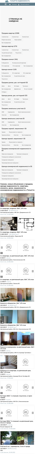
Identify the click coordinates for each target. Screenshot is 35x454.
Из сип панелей (28, 89)
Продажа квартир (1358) (10, 33)
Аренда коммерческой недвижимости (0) (17, 166)
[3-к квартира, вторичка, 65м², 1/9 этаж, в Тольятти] (8, 206)
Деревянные (17, 89)
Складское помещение (8, 160)
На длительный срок (7, 52)
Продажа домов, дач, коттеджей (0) (15, 82)
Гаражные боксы (6, 135)
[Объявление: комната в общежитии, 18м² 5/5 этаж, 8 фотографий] (17, 323)
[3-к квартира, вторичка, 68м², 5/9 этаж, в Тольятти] (8, 230)
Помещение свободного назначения (11, 157)
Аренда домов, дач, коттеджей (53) (14, 95)
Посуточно (18, 52)
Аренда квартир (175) (9, 46)
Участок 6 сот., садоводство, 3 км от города (15, 446)
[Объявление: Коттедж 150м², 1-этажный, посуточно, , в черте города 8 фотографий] (8, 394)
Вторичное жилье (6, 39)
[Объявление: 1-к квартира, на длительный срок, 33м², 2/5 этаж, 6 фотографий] (8, 254)
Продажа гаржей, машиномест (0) (14, 128)
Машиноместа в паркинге (15, 132)
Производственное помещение (10, 162)
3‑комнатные (25, 36)
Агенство (4, 115)
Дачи (9, 86)
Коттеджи (16, 86)
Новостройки (17, 39)
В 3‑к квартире (16, 66)
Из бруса (4, 92)
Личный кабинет (24, 4)
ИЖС (3, 112)
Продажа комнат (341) (10, 59)
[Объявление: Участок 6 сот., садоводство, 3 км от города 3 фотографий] (17, 444)
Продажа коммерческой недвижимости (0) (16, 149)
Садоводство (11, 112)
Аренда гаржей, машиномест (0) (13, 138)
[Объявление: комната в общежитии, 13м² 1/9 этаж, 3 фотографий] (17, 301)
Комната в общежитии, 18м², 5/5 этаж (13, 325)
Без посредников (6, 42)
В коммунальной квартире (19, 62)
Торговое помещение (22, 154)
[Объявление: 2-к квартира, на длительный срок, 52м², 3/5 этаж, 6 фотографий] (8, 278)
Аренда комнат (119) (9, 69)
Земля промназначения (24, 112)
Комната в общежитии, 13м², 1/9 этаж (13, 303)
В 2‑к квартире (5, 66)
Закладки (14, 4)
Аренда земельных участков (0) (13, 118)
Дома (3, 86)
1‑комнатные (5, 36)
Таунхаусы (25, 86)
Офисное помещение (7, 154)
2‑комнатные (15, 36)
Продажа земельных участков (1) (13, 108)
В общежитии (5, 62)
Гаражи (3, 132)
